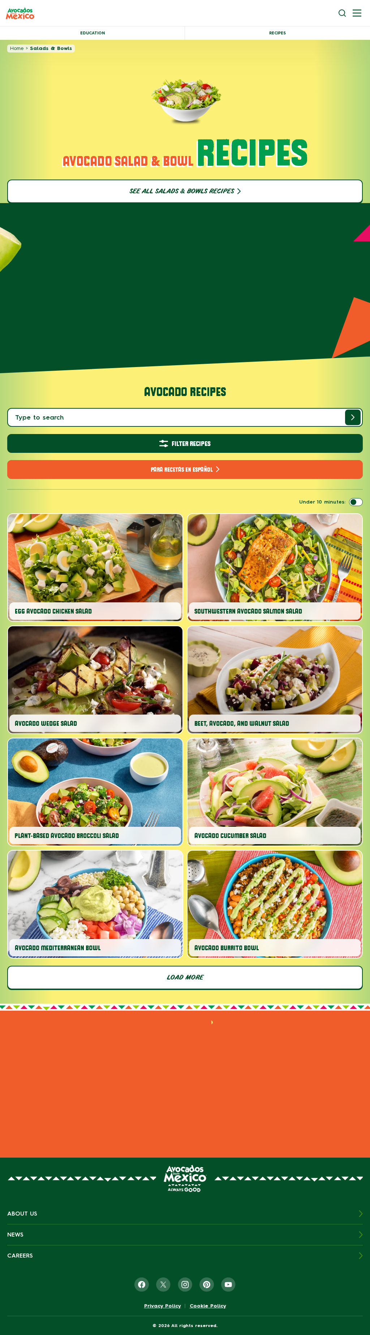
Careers (20, 1255)
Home (16, 48)
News (15, 1234)
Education (92, 33)
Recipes (277, 33)
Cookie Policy (208, 1306)
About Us (22, 1213)
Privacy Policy (162, 1306)
